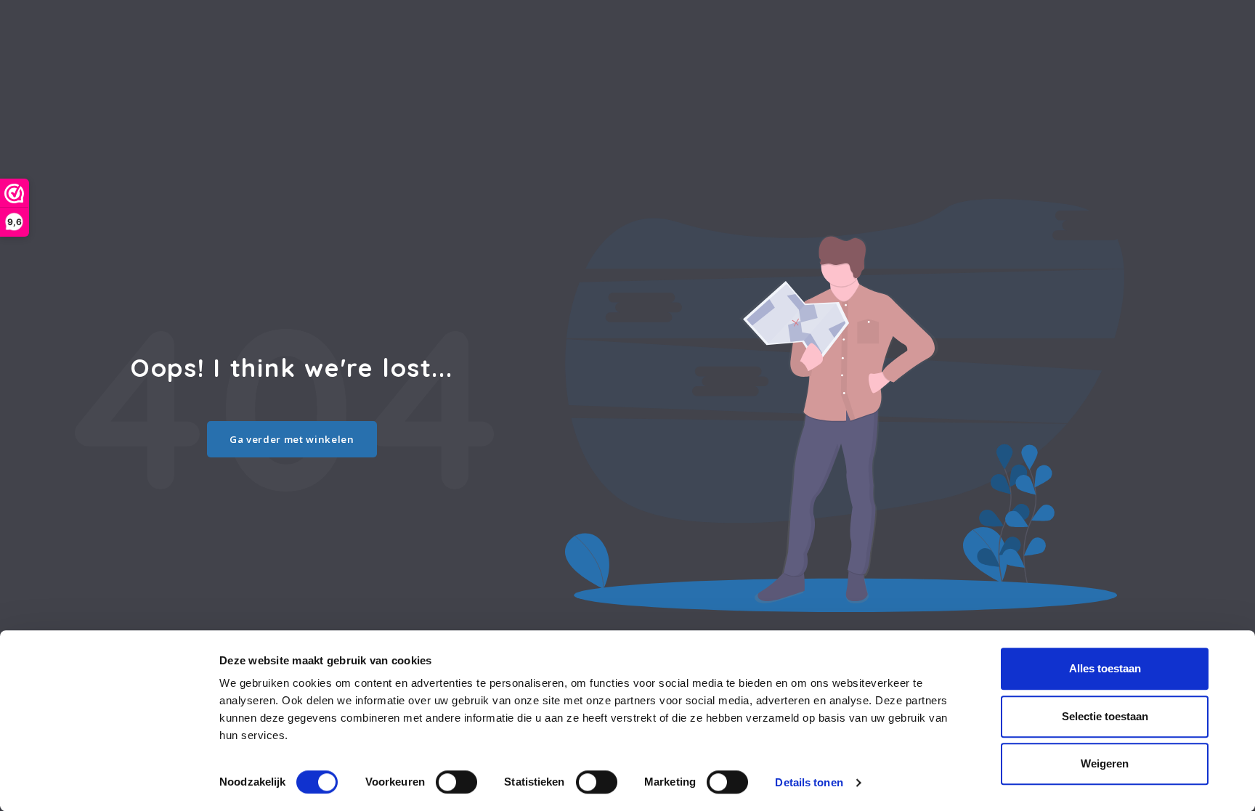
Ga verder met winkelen (292, 439)
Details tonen (808, 782)
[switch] (456, 782)
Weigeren (1105, 763)
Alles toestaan (1105, 668)
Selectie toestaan (1105, 716)
